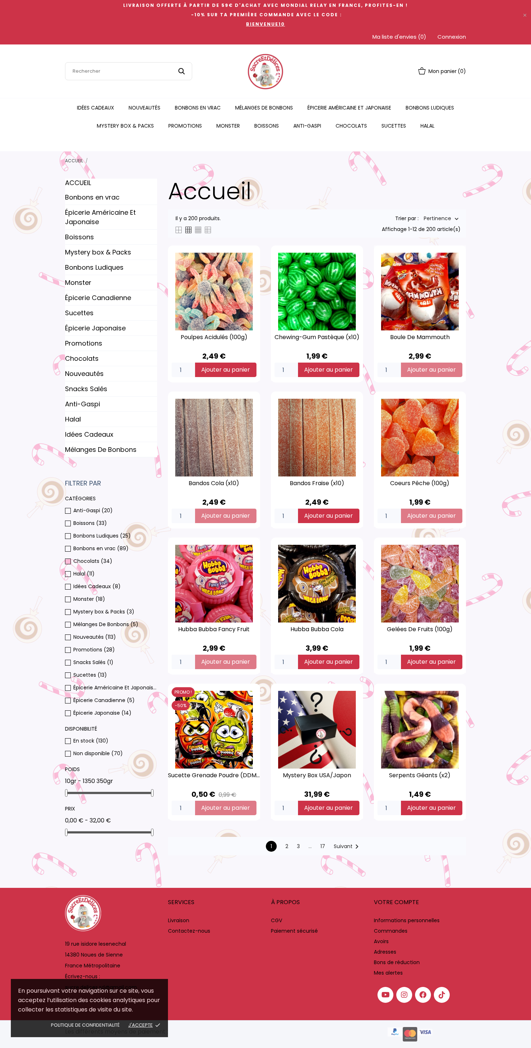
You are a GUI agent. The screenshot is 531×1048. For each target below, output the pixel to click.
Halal (427, 125)
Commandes (390, 930)
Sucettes (393, 125)
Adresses (385, 951)
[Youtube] (385, 995)
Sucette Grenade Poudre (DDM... (214, 775)
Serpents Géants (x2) (419, 775)
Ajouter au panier (225, 369)
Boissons (266, 125)
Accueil (78, 182)
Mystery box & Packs (98, 252)
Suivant (347, 846)
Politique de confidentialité (85, 1025)
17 (322, 846)
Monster (228, 125)
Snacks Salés (86, 388)
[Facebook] (423, 995)
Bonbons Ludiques (430, 107)
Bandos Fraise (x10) (317, 483)
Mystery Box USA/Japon (317, 775)
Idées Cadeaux (95, 107)
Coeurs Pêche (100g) (419, 483)
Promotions (185, 125)
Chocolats (351, 125)
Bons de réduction (397, 962)
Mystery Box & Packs (125, 125)
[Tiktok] (442, 995)
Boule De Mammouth (420, 337)
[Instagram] (404, 995)
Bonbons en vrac (198, 107)
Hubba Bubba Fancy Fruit (214, 629)
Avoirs (381, 941)
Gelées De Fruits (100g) (420, 629)
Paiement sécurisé (294, 930)
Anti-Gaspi (307, 125)
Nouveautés (144, 107)
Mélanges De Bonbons (264, 107)
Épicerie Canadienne (98, 297)
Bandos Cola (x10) (214, 483)
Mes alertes (388, 972)
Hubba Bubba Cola (317, 629)
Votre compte (396, 902)
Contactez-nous (189, 930)
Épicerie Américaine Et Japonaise (349, 107)
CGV (276, 920)
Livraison (178, 920)
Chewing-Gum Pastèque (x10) (317, 337)
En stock (90, 740)
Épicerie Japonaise (95, 328)
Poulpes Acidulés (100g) (214, 337)
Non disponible (98, 753)
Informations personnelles (407, 920)
